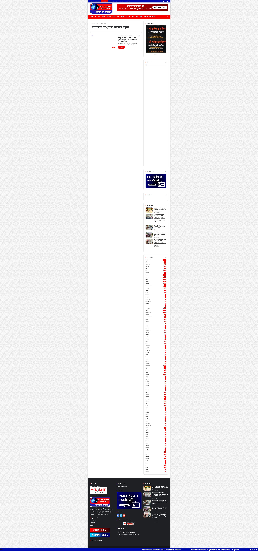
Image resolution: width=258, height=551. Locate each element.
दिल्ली (147, 416)
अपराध (114, 16)
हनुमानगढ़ (148, 288)
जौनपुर (147, 350)
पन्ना (147, 392)
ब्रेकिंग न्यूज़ (109, 16)
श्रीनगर (147, 359)
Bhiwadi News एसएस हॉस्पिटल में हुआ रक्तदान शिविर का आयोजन (208, 550)
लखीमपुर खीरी (148, 301)
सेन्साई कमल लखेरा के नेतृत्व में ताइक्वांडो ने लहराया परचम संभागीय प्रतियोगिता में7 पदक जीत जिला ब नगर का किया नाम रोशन (160, 207)
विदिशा (147, 401)
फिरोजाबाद (148, 334)
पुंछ (146, 356)
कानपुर (147, 341)
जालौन (147, 312)
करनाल (147, 376)
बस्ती (147, 299)
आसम (147, 423)
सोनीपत (147, 379)
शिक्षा (137, 16)
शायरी (147, 451)
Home (94, 23)
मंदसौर (147, 399)
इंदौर (147, 410)
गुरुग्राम (147, 367)
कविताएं (147, 449)
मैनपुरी (147, 348)
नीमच (147, 394)
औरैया (147, 325)
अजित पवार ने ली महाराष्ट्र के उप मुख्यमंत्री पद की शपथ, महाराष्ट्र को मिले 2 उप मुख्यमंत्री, (155, 550)
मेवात (147, 294)
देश (95, 16)
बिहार (147, 425)
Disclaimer (92, 512)
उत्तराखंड (147, 381)
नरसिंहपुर (148, 407)
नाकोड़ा (147, 292)
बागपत (147, 321)
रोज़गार (147, 445)
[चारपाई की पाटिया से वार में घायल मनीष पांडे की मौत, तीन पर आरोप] (149, 223)
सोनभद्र (147, 303)
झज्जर (147, 374)
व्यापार (133, 16)
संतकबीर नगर (148, 305)
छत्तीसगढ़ (147, 438)
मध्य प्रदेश (148, 387)
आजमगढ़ (148, 345)
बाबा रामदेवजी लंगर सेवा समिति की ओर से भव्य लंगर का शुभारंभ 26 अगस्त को (160, 198)
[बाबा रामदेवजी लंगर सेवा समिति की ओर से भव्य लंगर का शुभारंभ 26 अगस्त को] (149, 198)
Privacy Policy (92, 511)
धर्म (126, 16)
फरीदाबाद (148, 372)
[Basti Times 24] (101, 8)
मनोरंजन (122, 16)
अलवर (147, 277)
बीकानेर (147, 270)
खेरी (147, 314)
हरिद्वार (147, 385)
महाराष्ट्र (147, 436)
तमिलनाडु (147, 434)
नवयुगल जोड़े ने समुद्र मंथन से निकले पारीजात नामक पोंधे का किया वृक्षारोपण (127, 39)
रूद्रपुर (147, 383)
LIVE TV (148, 253)
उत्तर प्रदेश (148, 297)
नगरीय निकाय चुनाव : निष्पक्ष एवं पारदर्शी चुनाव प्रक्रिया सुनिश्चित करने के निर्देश (159, 216)
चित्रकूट (147, 352)
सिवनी (147, 403)
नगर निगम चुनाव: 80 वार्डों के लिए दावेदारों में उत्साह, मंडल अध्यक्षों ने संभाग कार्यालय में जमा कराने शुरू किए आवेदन (127, 1)
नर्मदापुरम (148, 412)
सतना (147, 405)
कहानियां (147, 460)
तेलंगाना (147, 429)
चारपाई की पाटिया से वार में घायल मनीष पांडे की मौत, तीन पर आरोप (160, 223)
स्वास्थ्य (141, 16)
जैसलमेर (147, 286)
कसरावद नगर (148, 414)
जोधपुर (147, 281)
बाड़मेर (147, 283)
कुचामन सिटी (148, 290)
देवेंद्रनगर (148, 390)
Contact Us (92, 514)
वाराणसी (147, 317)
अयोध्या (147, 343)
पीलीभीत (147, 336)
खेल (118, 16)
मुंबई (147, 418)
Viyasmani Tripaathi (122, 35)
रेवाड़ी (147, 365)
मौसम (147, 458)
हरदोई (147, 323)
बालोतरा (147, 268)
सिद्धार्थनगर (148, 319)
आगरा (147, 332)
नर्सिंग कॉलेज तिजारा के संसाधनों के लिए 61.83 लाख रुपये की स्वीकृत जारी (101, 550)
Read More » (121, 47)
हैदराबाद (147, 432)
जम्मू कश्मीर (148, 354)
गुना (147, 396)
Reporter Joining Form (149, 16)
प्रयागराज (148, 310)
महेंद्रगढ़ (147, 363)
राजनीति (103, 16)
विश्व (129, 16)
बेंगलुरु (147, 427)
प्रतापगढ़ (148, 339)
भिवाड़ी (147, 272)
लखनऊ (147, 308)
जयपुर (147, 279)
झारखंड (147, 421)
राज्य (99, 16)
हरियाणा (147, 361)
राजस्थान (147, 266)
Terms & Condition (93, 509)
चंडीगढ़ (147, 370)
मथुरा (147, 330)
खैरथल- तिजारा (149, 274)
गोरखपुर (147, 328)
